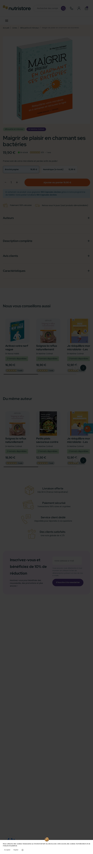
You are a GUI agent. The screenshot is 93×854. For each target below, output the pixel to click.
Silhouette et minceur (29, 28)
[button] (87, 429)
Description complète (17, 241)
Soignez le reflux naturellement (46, 347)
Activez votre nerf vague (16, 347)
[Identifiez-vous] (79, 8)
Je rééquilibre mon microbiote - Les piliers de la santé (79, 349)
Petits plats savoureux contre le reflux (47, 442)
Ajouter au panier (57, 182)
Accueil (6, 28)
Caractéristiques (14, 271)
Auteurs (8, 218)
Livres (14, 28)
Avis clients (10, 256)
